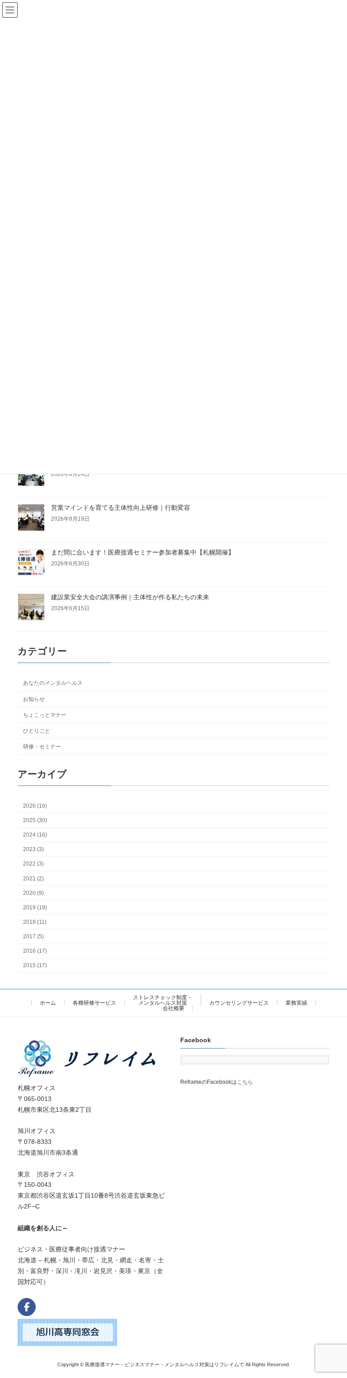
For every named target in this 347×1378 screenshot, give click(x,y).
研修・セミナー (42, 746)
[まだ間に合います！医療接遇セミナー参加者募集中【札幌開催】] (31, 563)
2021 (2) (33, 878)
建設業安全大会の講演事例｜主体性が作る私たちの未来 (130, 597)
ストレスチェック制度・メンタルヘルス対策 (162, 1000)
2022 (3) (33, 864)
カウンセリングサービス (239, 1003)
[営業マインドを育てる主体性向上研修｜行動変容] (31, 518)
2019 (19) (35, 907)
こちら (245, 1081)
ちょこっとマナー (44, 714)
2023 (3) (33, 849)
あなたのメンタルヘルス (53, 683)
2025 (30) (35, 820)
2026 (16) (35, 806)
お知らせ (34, 699)
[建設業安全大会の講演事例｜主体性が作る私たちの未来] (31, 607)
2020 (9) (33, 892)
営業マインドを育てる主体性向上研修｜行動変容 (120, 507)
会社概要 (173, 1008)
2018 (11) (35, 922)
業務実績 (296, 1003)
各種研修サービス (94, 1003)
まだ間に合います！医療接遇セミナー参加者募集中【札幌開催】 (142, 552)
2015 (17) (35, 965)
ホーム (48, 1003)
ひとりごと (36, 730)
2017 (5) (33, 936)
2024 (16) (35, 835)
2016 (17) (35, 951)
